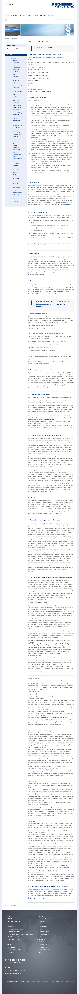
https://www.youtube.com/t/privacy (63, 871)
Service (29, 15)
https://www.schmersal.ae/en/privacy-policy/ (43, 899)
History (10, 924)
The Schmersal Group (14, 921)
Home (7, 15)
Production (11, 926)
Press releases (44, 931)
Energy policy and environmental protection (20, 934)
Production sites (45, 949)
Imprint (9, 42)
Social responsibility (14, 937)
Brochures (11, 952)
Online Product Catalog (14, 949)
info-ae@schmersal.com (41, 75)
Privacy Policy (14, 38)
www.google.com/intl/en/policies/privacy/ (53, 808)
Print (14, 905)
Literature (43, 921)
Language (11, 4)
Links (41, 924)
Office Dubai (43, 944)
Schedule (43, 15)
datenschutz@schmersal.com (42, 91)
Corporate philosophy (14, 939)
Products (22, 15)
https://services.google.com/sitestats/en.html (44, 768)
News (40, 952)
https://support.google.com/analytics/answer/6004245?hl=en (48, 717)
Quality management (14, 931)
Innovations (11, 947)
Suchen (6, 20)
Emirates (7, 38)
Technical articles (45, 918)
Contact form (44, 947)
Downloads (43, 926)
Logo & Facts (44, 937)
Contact (50, 15)
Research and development (16, 929)
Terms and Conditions (13, 49)
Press (36, 15)
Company (14, 15)
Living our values (13, 942)
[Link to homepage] (63, 5)
